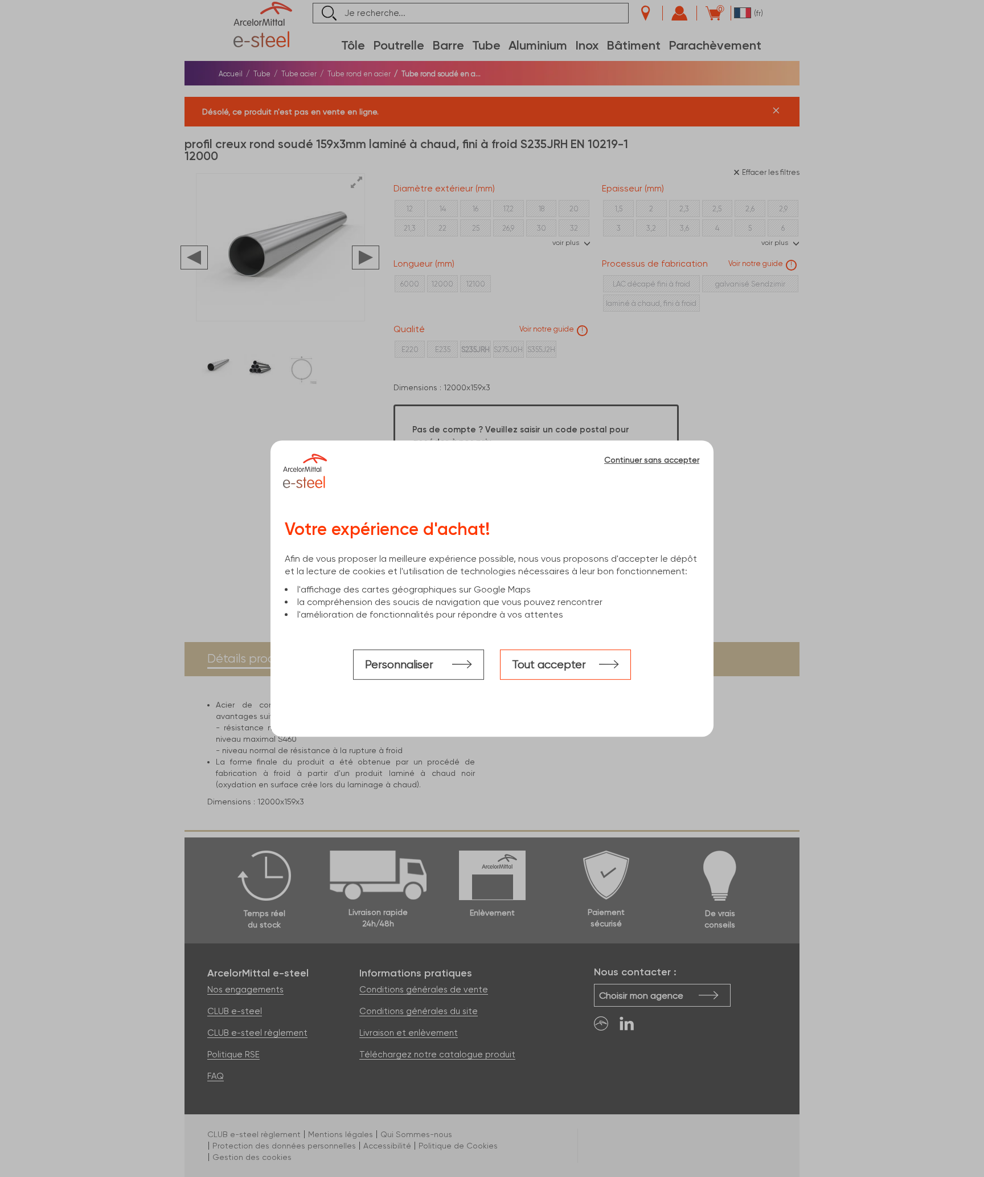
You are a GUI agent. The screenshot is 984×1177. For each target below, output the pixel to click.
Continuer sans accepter (651, 459)
